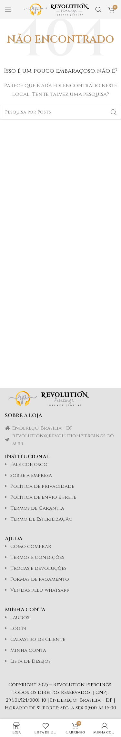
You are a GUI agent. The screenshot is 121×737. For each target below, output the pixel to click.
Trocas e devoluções (38, 568)
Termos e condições (37, 557)
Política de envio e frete (43, 497)
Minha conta (28, 650)
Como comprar (30, 546)
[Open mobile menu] (8, 9)
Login (18, 628)
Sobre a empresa (31, 475)
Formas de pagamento (39, 579)
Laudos (19, 617)
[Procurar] (98, 9)
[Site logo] (56, 9)
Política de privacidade (42, 486)
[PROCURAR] (113, 112)
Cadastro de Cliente (37, 639)
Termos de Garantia (37, 508)
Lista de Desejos (30, 661)
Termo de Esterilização (41, 519)
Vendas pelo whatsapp (39, 590)
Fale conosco (28, 464)
